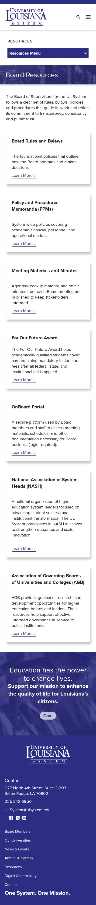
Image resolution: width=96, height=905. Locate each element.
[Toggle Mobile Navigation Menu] (88, 17)
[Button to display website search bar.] (78, 17)
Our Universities (18, 840)
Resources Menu (25, 53)
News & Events (17, 849)
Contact (11, 884)
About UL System (19, 857)
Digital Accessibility (21, 875)
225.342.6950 (18, 801)
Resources (13, 866)
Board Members (17, 831)
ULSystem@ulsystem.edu (28, 810)
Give (48, 715)
